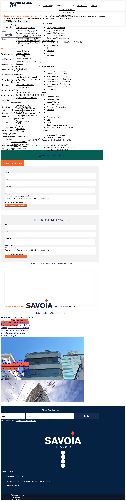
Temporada (47, 23)
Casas (49, 48)
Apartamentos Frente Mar (58, 86)
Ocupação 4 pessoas (56, 30)
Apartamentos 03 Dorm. (57, 76)
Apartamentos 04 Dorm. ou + (59, 79)
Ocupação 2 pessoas (56, 27)
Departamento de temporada (21, 306)
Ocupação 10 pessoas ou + (58, 38)
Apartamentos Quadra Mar (58, 84)
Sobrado (50, 50)
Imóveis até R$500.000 (57, 145)
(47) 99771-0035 (9, 471)
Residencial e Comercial (57, 125)
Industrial (50, 56)
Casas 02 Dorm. (53, 99)
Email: (7, 180)
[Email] (63, 461)
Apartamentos (53, 45)
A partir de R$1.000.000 (57, 150)
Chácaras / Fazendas (56, 135)
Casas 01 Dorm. (53, 96)
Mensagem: (9, 194)
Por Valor (45, 140)
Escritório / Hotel (54, 117)
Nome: (7, 172)
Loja (48, 119)
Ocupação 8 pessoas (56, 35)
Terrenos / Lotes (54, 137)
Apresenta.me (17, 495)
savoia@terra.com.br (14, 476)
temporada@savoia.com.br (66, 306)
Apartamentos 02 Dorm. (57, 74)
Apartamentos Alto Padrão (58, 81)
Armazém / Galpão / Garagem (60, 127)
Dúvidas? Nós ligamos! (13, 163)
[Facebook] (63, 453)
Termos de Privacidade (26, 420)
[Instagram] (63, 466)
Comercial (51, 53)
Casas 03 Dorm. (53, 102)
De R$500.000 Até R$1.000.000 (61, 147)
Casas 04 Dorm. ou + (56, 104)
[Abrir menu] (2, 15)
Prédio (49, 122)
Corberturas (52, 89)
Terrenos (45, 130)
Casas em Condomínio (56, 107)
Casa (44, 92)
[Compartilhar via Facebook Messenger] (52, 213)
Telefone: (8, 187)
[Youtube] (63, 457)
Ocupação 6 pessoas (56, 33)
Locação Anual (48, 40)
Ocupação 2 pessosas (56, 71)
